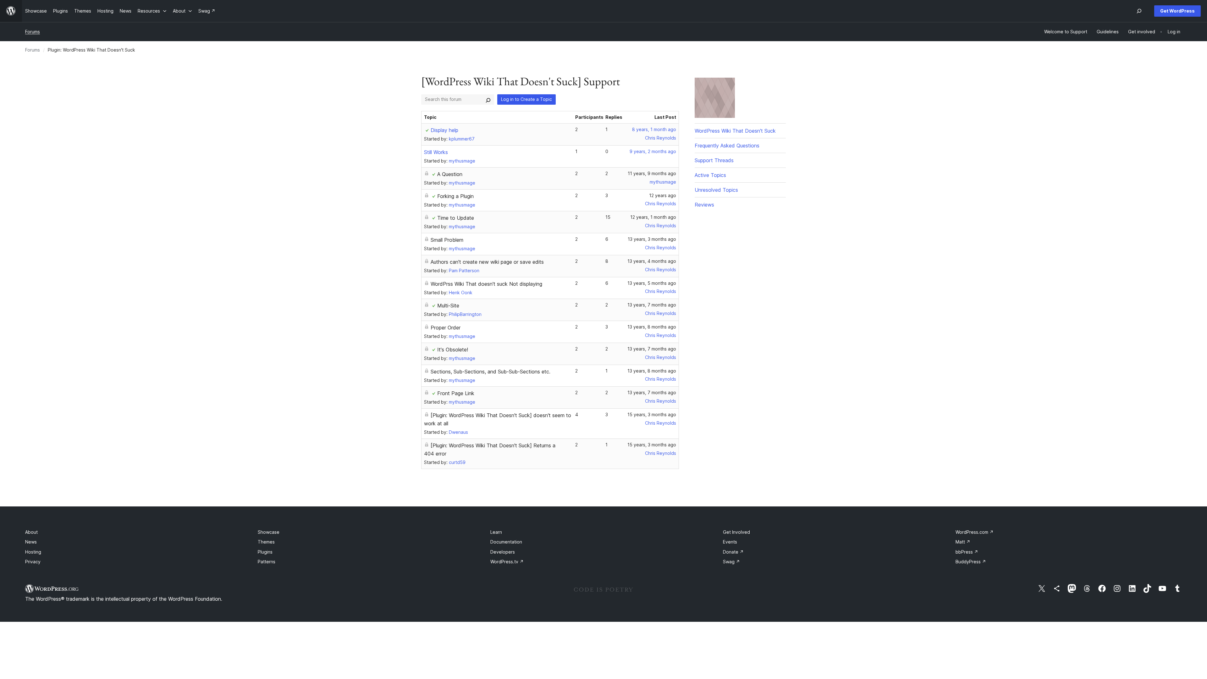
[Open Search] (1139, 11)
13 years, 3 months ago (652, 239)
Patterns (266, 561)
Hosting (33, 552)
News (31, 541)
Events (730, 541)
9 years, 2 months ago (653, 151)
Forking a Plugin (455, 196)
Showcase (268, 532)
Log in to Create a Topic (526, 99)
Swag (731, 561)
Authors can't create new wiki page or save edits (487, 262)
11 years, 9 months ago (652, 173)
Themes (266, 541)
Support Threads (714, 160)
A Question (449, 174)
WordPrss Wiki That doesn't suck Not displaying (486, 284)
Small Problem (447, 240)
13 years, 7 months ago (651, 304)
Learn (496, 532)
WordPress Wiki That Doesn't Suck (735, 131)
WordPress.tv (507, 561)
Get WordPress (1177, 11)
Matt (963, 541)
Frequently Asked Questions (727, 145)
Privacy (33, 561)
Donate (733, 552)
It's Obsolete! (452, 349)
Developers (502, 552)
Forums (32, 31)
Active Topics (710, 175)
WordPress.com (975, 532)
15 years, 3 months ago (651, 414)
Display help (444, 130)
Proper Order (445, 327)
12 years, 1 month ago (653, 217)
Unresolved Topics (716, 190)
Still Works (436, 152)
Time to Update (455, 218)
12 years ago (662, 195)
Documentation (506, 541)
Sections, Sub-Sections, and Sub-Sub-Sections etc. (490, 371)
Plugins (265, 552)
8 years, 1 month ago (654, 129)
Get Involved (736, 532)
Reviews (704, 204)
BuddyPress (971, 561)
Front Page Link (455, 393)
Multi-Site (448, 305)
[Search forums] (488, 99)
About (31, 532)
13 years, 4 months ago (651, 261)
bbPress (967, 552)
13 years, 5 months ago (651, 283)
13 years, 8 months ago (651, 326)
